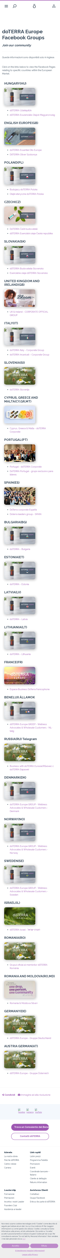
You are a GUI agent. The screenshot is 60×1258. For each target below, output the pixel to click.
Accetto (15, 1246)
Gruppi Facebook (37, 1198)
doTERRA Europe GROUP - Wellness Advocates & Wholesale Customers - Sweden (29, 891)
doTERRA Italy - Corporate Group (27, 350)
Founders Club (10, 1205)
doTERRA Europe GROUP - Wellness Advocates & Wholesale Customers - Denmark (29, 808)
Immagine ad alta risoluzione (35, 1095)
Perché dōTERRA (11, 1160)
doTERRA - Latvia (19, 619)
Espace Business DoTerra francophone (30, 689)
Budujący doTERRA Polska (23, 189)
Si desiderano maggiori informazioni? (30, 1251)
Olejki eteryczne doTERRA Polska (27, 194)
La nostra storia (11, 1156)
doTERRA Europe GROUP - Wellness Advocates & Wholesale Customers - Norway (29, 849)
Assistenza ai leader (12, 1209)
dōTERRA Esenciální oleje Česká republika (31, 233)
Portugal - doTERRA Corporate (26, 466)
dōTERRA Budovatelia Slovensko (27, 268)
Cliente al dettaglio (38, 1178)
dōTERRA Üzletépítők (21, 110)
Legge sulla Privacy (30, 1255)
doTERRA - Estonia (19, 584)
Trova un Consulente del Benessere (31, 1127)
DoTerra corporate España (23, 509)
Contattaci (34, 1194)
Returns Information (38, 1182)
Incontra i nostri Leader (14, 1201)
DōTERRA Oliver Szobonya (23, 154)
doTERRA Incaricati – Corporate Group (29, 354)
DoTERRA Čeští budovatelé (24, 229)
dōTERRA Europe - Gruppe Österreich (29, 1073)
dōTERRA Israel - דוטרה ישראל (25, 929)
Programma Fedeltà (39, 1160)
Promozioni (35, 1164)
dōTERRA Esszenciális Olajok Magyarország (32, 115)
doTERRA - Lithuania (20, 654)
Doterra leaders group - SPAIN (25, 514)
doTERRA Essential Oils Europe (26, 150)
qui (23, 1239)
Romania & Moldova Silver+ (24, 1003)
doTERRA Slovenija (19, 389)
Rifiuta (44, 1246)
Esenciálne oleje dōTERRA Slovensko (29, 273)
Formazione (9, 1194)
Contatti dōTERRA (30, 1136)
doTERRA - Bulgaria (20, 549)
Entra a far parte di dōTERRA (42, 1201)
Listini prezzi (35, 1156)
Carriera (7, 1167)
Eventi (32, 1167)
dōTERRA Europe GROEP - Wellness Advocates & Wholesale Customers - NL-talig (31, 727)
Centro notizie (10, 1164)
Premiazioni (9, 1198)
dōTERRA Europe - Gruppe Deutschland (30, 1038)
